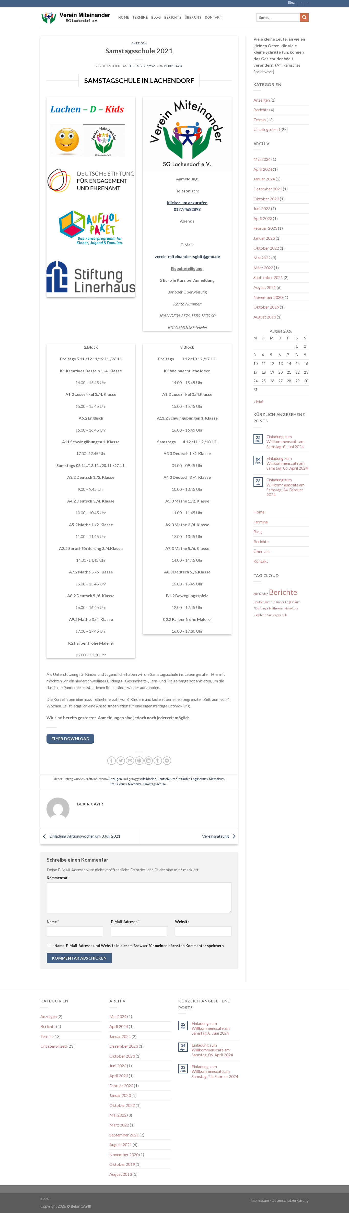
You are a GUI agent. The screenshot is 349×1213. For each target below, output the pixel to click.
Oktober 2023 (266, 198)
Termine (140, 17)
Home (123, 17)
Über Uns (193, 17)
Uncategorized (266, 129)
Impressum (260, 1200)
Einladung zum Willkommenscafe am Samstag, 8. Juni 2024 (285, 441)
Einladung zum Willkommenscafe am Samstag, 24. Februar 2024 (285, 487)
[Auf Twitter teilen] (121, 760)
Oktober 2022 (266, 248)
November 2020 (268, 297)
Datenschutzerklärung (290, 1200)
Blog (291, 3)
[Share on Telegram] (167, 760)
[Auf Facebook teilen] (111, 760)
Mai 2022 (262, 257)
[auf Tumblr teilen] (158, 760)
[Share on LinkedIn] (148, 760)
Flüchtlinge (260, 608)
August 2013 (264, 316)
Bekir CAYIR (173, 66)
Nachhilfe (135, 784)
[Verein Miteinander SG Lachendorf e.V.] (75, 17)
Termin (259, 119)
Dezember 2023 (267, 188)
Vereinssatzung (216, 836)
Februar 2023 (265, 228)
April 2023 (262, 218)
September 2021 (268, 277)
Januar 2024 (264, 178)
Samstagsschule (154, 784)
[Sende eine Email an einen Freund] (130, 760)
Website (182, 922)
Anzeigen (139, 43)
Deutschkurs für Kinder (173, 779)
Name (53, 922)
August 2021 (264, 287)
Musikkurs (119, 784)
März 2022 (263, 267)
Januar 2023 (264, 238)
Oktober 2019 (266, 306)
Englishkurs (199, 779)
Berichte (172, 17)
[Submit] (304, 17)
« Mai (258, 401)
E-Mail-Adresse (125, 922)
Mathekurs (217, 779)
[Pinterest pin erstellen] (139, 760)
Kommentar (58, 878)
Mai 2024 (262, 159)
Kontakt (213, 17)
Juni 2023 (261, 208)
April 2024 (262, 169)
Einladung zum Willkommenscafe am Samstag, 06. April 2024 (287, 463)
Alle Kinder (148, 779)
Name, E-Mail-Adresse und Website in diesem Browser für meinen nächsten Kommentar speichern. (139, 946)
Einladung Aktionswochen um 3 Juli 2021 (84, 836)
